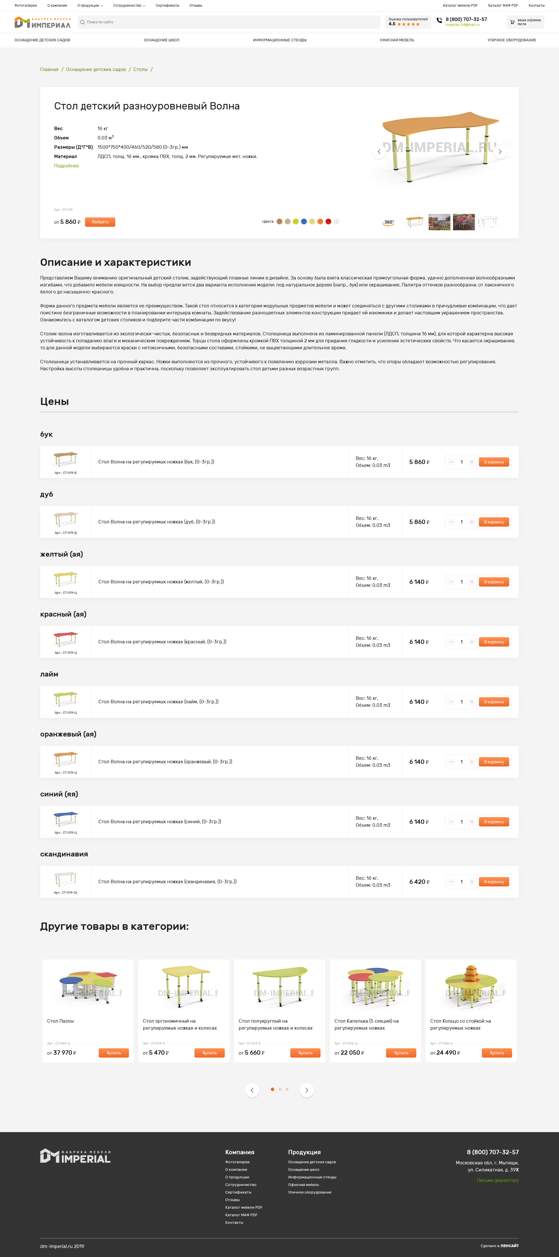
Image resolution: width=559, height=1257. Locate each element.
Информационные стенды (280, 40)
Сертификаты (167, 5)
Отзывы (196, 5)
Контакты (536, 5)
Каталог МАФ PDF (503, 5)
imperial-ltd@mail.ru (463, 25)
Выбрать (100, 221)
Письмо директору (498, 1180)
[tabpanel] (88, 1011)
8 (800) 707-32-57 (466, 19)
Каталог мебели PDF (460, 5)
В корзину (494, 462)
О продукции (88, 5)
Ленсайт (509, 1246)
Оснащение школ (161, 40)
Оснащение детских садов (42, 40)
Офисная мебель (397, 40)
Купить (114, 1053)
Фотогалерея (26, 5)
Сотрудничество (127, 5)
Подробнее (66, 166)
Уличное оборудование (512, 40)
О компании (57, 5)
